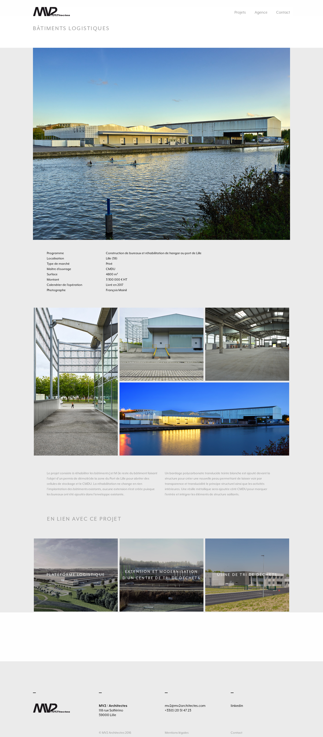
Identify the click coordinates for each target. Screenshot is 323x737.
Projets (240, 12)
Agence (261, 12)
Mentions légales (177, 732)
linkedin (237, 706)
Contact (283, 12)
